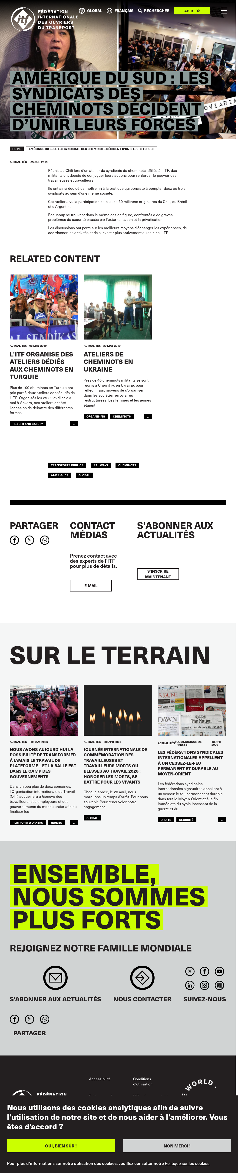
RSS (219, 985)
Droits (166, 820)
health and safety (28, 424)
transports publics (67, 465)
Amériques (59, 475)
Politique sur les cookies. (187, 1163)
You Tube (219, 971)
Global (84, 475)
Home (16, 149)
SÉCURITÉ (186, 820)
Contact (142, 980)
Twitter (190, 971)
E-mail (90, 585)
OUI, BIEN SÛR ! (61, 1146)
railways (101, 465)
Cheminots (122, 416)
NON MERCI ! (177, 1146)
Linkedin (190, 985)
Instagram (205, 985)
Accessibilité (100, 1079)
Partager (34, 525)
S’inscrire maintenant (158, 574)
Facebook (205, 971)
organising (95, 416)
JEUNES (56, 822)
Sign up (55, 980)
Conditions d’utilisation (142, 1081)
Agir (188, 10)
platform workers (28, 822)
